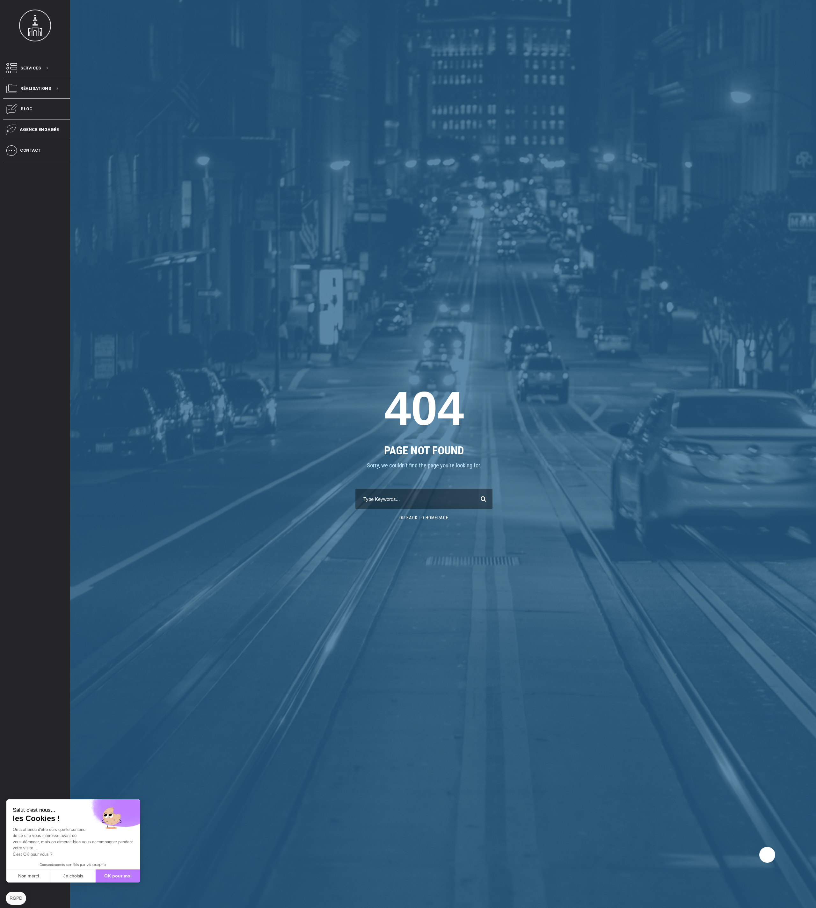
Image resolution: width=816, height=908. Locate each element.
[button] (16, 898)
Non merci (28, 875)
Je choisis (73, 875)
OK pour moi (118, 875)
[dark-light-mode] (767, 855)
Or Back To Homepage (423, 517)
